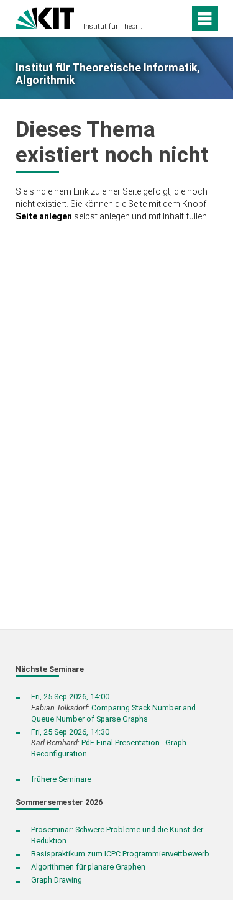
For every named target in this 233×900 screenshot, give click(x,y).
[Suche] (160, 18)
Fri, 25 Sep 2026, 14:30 (70, 732)
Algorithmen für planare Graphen (88, 866)
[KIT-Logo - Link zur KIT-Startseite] (45, 17)
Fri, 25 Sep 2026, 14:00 (70, 696)
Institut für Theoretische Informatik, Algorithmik (112, 26)
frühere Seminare (61, 779)
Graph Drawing (56, 879)
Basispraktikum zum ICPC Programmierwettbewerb (120, 853)
